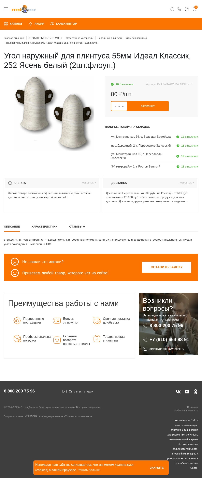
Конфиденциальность (51, 416)
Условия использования (78, 416)
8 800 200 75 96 (167, 325)
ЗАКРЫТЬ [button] (157, 467)
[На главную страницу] (24, 9)
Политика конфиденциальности (186, 409)
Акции (39, 23)
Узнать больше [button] (89, 470)
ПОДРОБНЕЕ (87, 183)
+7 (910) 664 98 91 (169, 339)
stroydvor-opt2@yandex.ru (167, 348)
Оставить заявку (166, 267)
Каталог (16, 23)
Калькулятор (66, 23)
